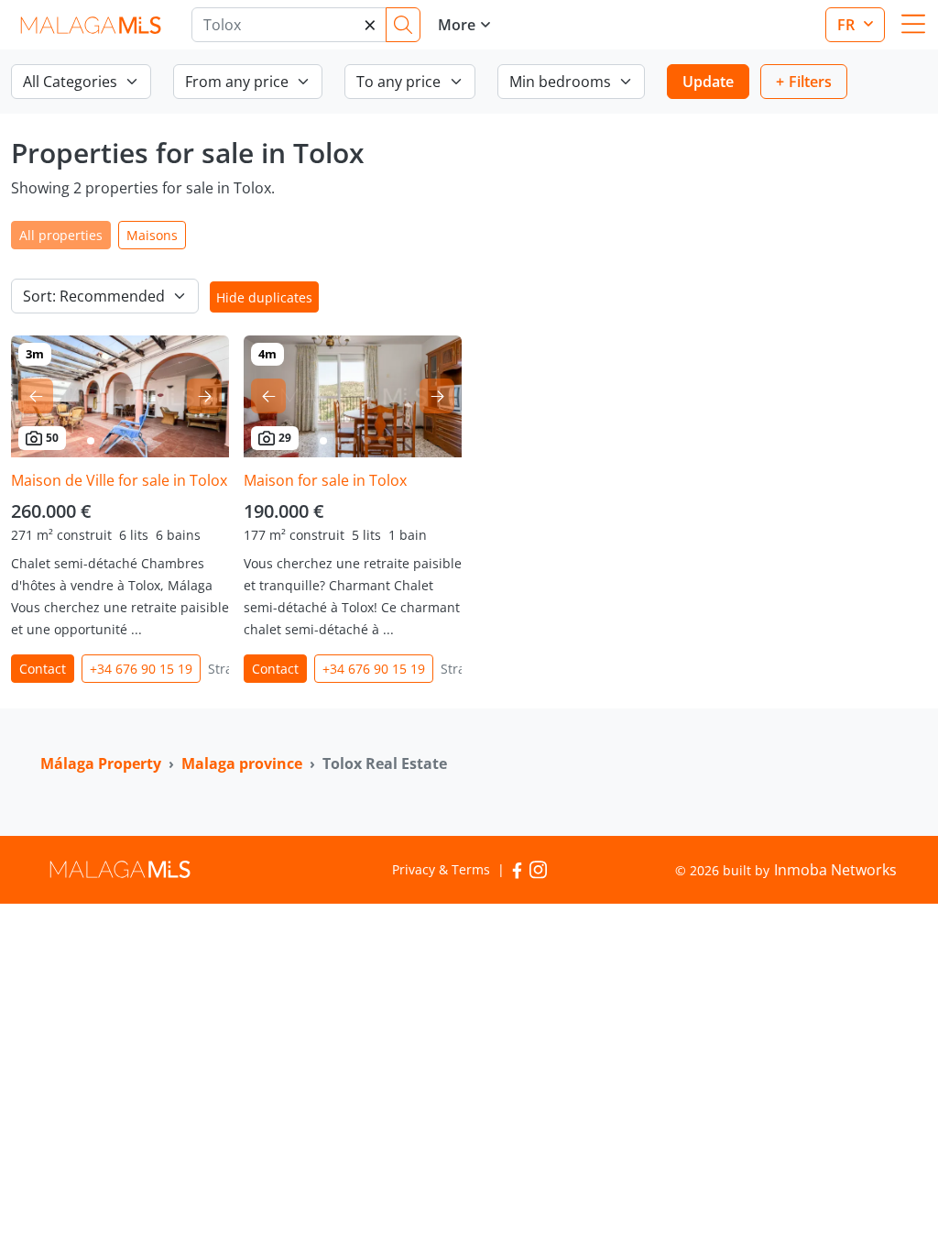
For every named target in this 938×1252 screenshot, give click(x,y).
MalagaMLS (90, 25)
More (456, 25)
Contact (42, 668)
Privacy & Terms (441, 869)
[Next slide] (204, 396)
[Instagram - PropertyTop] (538, 869)
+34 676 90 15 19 (141, 668)
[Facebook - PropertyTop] (517, 869)
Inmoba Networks (835, 870)
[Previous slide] (35, 396)
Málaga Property (100, 763)
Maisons (152, 235)
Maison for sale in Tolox (325, 480)
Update (708, 81)
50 (52, 437)
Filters (810, 81)
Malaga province (241, 763)
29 (284, 437)
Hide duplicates (264, 297)
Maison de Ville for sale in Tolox (119, 480)
